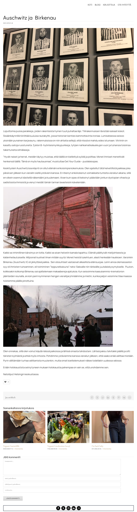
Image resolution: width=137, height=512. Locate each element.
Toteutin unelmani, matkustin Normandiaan (110, 446)
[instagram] (68, 508)
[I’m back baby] (68, 427)
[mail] (79, 508)
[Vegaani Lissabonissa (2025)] (24, 427)
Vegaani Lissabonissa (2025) (14, 446)
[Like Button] (5, 382)
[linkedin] (74, 508)
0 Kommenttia (19, 449)
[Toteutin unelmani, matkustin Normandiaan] (113, 427)
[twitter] (63, 508)
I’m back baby (53, 446)
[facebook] (58, 508)
